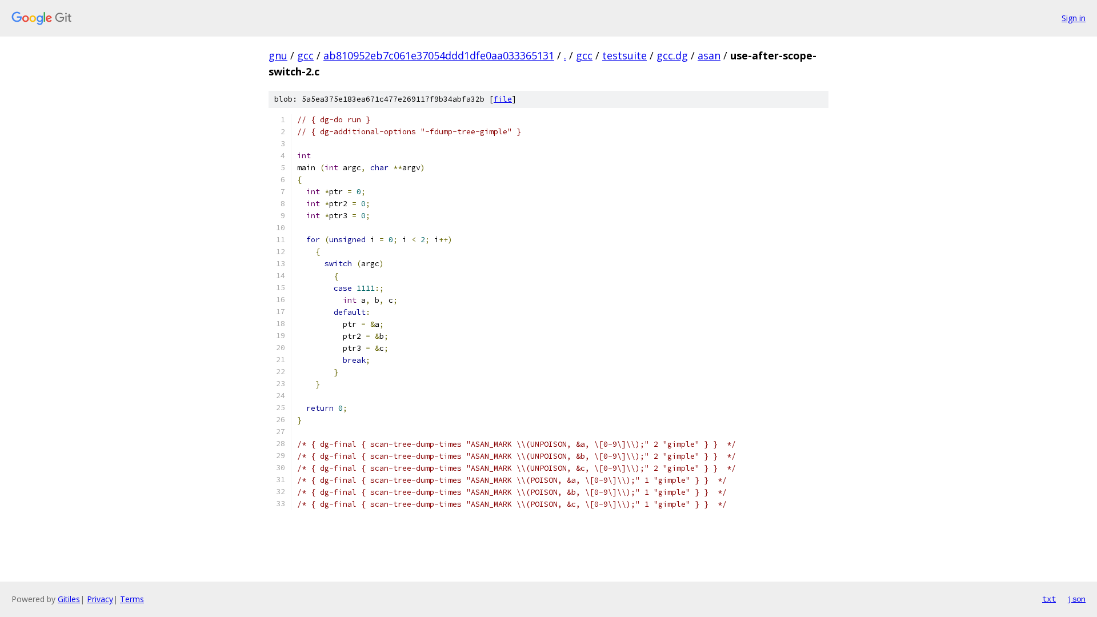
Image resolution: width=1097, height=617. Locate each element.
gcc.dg (672, 55)
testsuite (624, 55)
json (1076, 599)
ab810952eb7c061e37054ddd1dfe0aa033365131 (438, 55)
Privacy (100, 599)
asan (709, 55)
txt (1049, 599)
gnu (278, 55)
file (503, 99)
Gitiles (69, 599)
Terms (132, 599)
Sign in (1074, 18)
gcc (305, 55)
